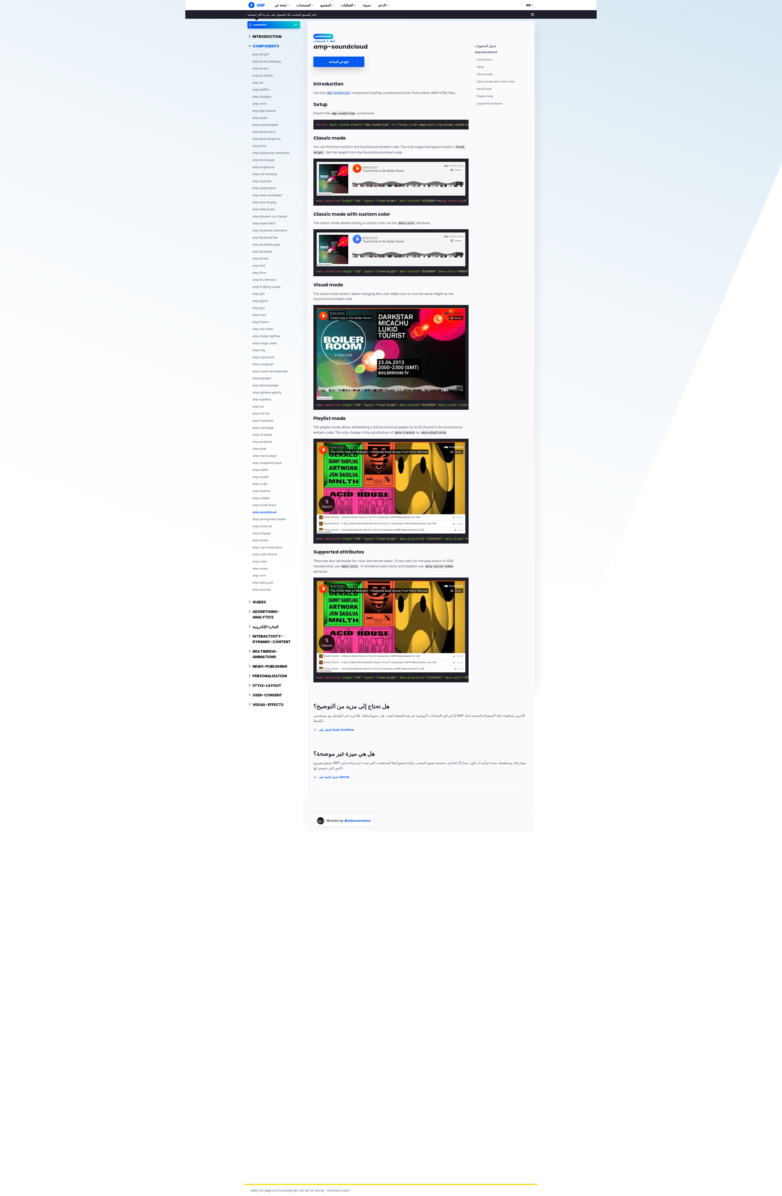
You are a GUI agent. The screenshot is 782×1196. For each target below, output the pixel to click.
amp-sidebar (261, 498)
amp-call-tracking (265, 174)
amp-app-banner (264, 111)
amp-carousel (262, 181)
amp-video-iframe (265, 554)
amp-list (258, 406)
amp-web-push (263, 582)
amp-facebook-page (266, 245)
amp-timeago (262, 533)
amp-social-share (264, 505)
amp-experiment (264, 223)
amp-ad (258, 82)
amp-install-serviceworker (270, 371)
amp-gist (259, 308)
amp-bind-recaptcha (267, 139)
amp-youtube (262, 590)
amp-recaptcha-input (267, 463)
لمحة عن (281, 5)
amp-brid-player (264, 160)
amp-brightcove (263, 167)
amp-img (259, 350)
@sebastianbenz (357, 820)
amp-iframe (261, 322)
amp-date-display (265, 202)
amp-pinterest (262, 442)
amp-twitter (261, 540)
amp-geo (259, 294)
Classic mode (484, 74)
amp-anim (260, 104)
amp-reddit (260, 470)
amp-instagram (263, 364)
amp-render (261, 477)
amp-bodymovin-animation (271, 153)
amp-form (259, 273)
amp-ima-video (263, 329)
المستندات (304, 5)
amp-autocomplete (265, 125)
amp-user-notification (267, 547)
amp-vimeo (260, 568)
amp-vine (259, 576)
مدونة (367, 5)
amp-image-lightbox (266, 336)
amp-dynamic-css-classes (270, 216)
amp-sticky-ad (262, 526)
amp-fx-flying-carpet (266, 287)
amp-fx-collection (264, 280)
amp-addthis (261, 90)
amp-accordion (263, 75)
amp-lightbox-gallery (267, 392)
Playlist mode (485, 96)
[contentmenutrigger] (502, 45)
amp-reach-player (265, 456)
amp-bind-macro (264, 132)
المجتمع (326, 5)
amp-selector (261, 491)
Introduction (484, 59)
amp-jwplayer (262, 378)
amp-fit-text (260, 259)
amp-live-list (261, 413)
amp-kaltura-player (266, 385)
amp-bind (259, 146)
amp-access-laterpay (267, 61)
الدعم (382, 5)
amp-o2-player (262, 435)
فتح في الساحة (339, 61)
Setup (480, 67)
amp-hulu (259, 315)
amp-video (260, 561)
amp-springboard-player (269, 519)
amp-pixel (259, 449)
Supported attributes (489, 103)
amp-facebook (262, 251)
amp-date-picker (264, 209)
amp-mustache (263, 420)
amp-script (260, 484)
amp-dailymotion (264, 188)
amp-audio (260, 118)
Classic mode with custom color (496, 81)
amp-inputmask (263, 357)
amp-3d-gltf (261, 54)
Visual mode (484, 89)
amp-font (259, 265)
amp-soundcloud (264, 512)
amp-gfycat (260, 301)
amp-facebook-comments (270, 230)
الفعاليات (347, 5)
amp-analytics (262, 97)
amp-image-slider (265, 343)
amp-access (261, 68)
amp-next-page (263, 428)
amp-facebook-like (265, 237)
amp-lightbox (262, 399)
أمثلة (332, 41)
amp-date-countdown (267, 195)
